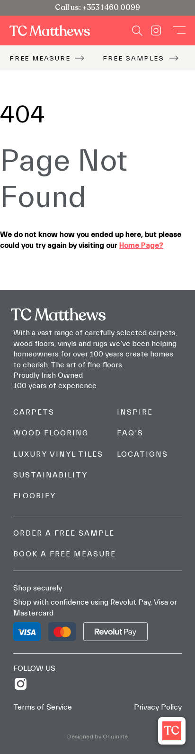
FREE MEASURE (40, 58)
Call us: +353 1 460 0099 (97, 7)
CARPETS (33, 412)
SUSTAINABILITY (50, 475)
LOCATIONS (142, 454)
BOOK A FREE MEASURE (64, 554)
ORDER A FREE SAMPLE (64, 533)
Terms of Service (42, 707)
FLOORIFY (34, 496)
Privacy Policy (158, 707)
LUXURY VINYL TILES (58, 454)
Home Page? (141, 245)
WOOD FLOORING (51, 433)
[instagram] (24, 684)
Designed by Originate (97, 736)
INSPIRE (135, 412)
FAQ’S (130, 433)
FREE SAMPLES (133, 58)
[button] (172, 731)
